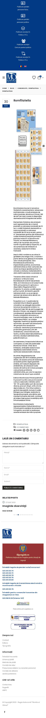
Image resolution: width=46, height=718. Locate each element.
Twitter (27, 430)
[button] (4, 77)
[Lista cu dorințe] (34, 77)
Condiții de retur (8, 665)
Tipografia (6, 646)
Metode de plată (9, 662)
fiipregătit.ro (23, 554)
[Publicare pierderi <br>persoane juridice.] (23, 16)
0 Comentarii (23, 427)
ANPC (4, 690)
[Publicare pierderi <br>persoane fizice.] (23, 3)
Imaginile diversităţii (14, 506)
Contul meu (7, 684)
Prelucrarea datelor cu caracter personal (19, 668)
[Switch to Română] (20, 66)
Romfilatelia (22, 424)
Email (38, 430)
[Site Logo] (11, 77)
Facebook (24, 430)
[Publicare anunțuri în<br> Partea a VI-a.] (23, 53)
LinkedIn (31, 430)
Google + (34, 430)
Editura (5, 643)
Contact (5, 640)
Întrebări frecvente (9, 656)
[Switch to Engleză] (25, 66)
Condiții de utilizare (10, 671)
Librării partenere (9, 674)
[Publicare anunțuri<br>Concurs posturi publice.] (23, 41)
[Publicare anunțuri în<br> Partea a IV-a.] (23, 28)
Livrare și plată (8, 659)
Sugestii (5, 687)
